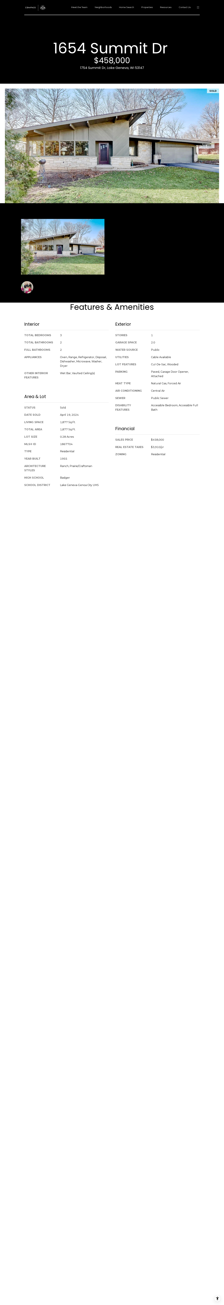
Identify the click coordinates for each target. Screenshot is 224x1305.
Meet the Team (79, 7)
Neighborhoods (103, 7)
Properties (147, 7)
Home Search (126, 7)
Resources (165, 7)
